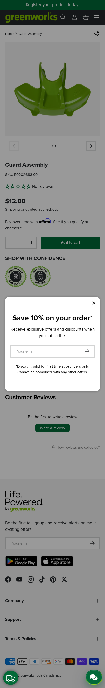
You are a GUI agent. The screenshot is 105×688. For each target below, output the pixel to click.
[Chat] (94, 677)
